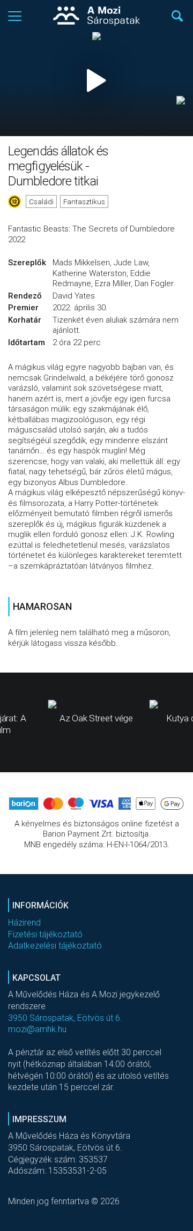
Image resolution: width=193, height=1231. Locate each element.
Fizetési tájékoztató (45, 934)
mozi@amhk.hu (37, 1029)
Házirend (24, 922)
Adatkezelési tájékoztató (55, 946)
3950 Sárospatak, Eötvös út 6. (65, 1018)
